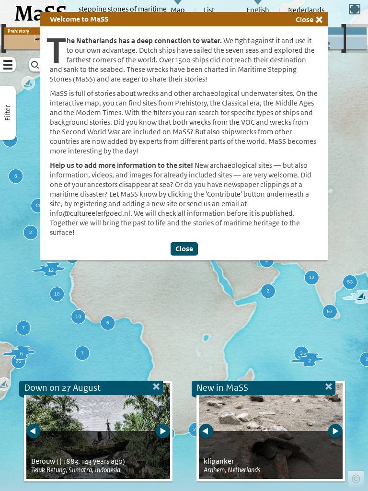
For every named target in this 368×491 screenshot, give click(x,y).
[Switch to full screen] (354, 9)
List (209, 10)
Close (304, 19)
